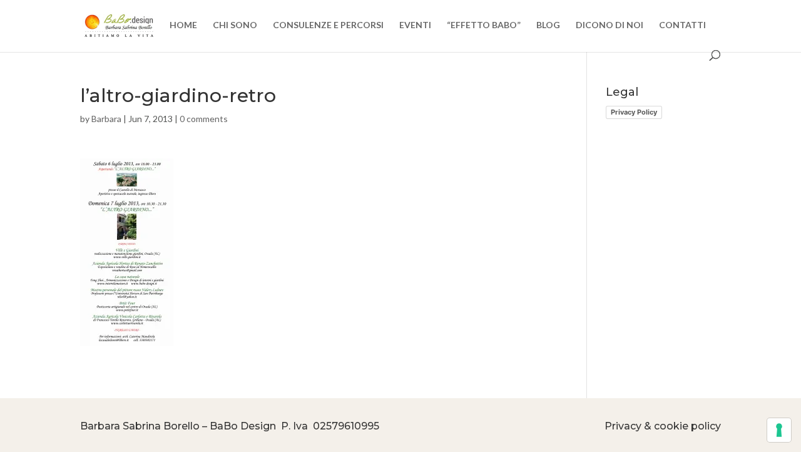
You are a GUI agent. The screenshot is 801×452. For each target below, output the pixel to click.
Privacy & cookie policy (663, 426)
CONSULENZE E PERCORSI (328, 25)
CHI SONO (235, 25)
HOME (183, 25)
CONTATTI (682, 25)
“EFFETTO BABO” (484, 25)
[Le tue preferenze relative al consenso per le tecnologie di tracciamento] (779, 430)
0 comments (204, 118)
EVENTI (415, 25)
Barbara (106, 118)
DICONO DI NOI (609, 25)
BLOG (548, 25)
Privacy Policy (634, 112)
